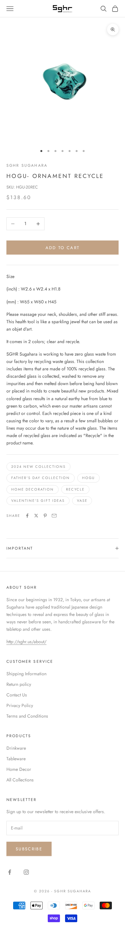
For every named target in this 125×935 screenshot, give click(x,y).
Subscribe (29, 849)
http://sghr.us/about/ (26, 641)
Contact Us (16, 695)
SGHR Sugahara (26, 165)
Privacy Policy (19, 705)
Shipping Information (26, 673)
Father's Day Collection (40, 477)
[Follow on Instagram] (26, 872)
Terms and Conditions (27, 716)
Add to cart (63, 248)
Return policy (18, 684)
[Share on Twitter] (36, 515)
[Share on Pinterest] (45, 515)
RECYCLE (75, 489)
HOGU (88, 477)
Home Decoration (32, 489)
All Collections (20, 780)
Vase (82, 500)
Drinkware (16, 748)
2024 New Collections (38, 466)
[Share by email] (54, 515)
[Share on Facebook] (27, 515)
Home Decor (18, 769)
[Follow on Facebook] (9, 872)
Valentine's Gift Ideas (38, 500)
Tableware (16, 758)
